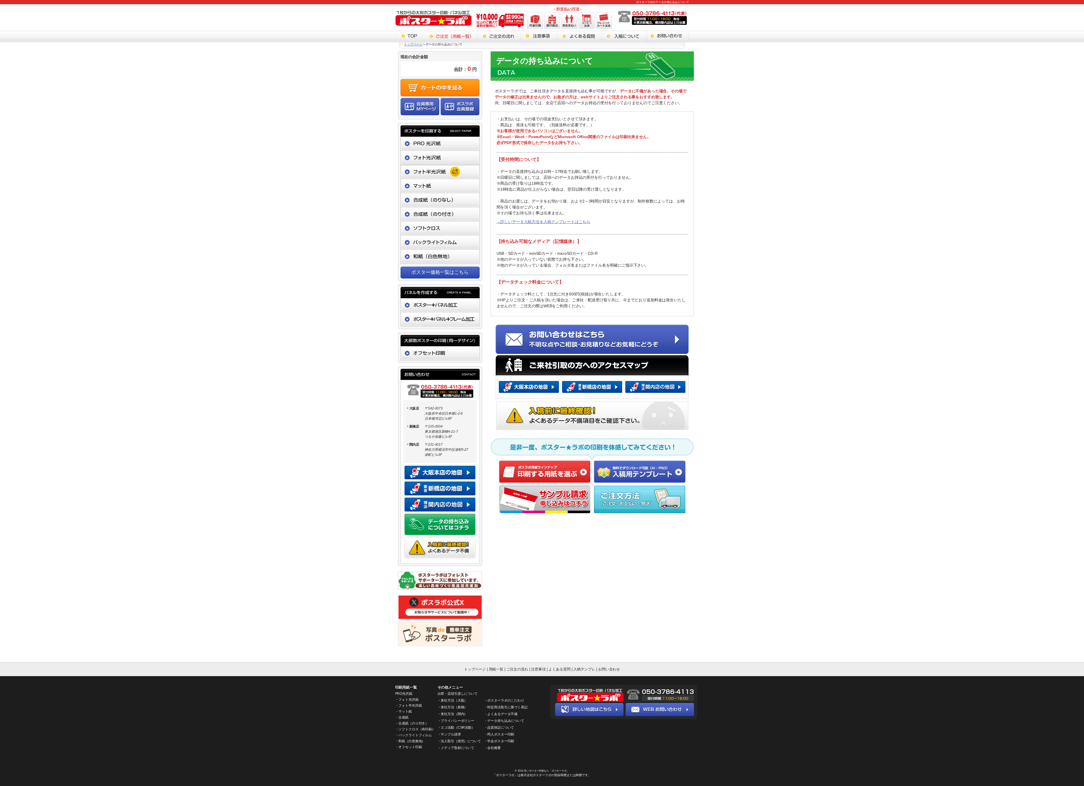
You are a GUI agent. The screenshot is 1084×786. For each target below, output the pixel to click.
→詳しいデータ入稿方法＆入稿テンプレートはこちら (544, 221)
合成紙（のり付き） (413, 723)
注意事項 (538, 669)
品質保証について (500, 728)
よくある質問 (559, 669)
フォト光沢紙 (408, 700)
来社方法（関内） (454, 714)
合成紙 (403, 717)
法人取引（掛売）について (461, 741)
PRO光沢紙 (403, 694)
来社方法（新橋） (454, 707)
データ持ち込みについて (505, 721)
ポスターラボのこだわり (505, 700)
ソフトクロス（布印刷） (416, 729)
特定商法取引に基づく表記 (507, 707)
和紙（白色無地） (411, 741)
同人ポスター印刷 (500, 734)
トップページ (413, 44)
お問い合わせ (609, 669)
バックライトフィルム (415, 735)
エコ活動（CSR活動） (458, 728)
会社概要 (494, 748)
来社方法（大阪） (454, 700)
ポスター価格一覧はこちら (439, 272)
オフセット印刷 (410, 747)
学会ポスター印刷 (500, 741)
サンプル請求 (451, 734)
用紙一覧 (496, 669)
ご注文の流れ (517, 669)
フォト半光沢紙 (410, 705)
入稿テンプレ (584, 669)
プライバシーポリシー (457, 721)
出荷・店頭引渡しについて (458, 694)
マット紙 (405, 711)
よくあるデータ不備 (502, 714)
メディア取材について (457, 748)
